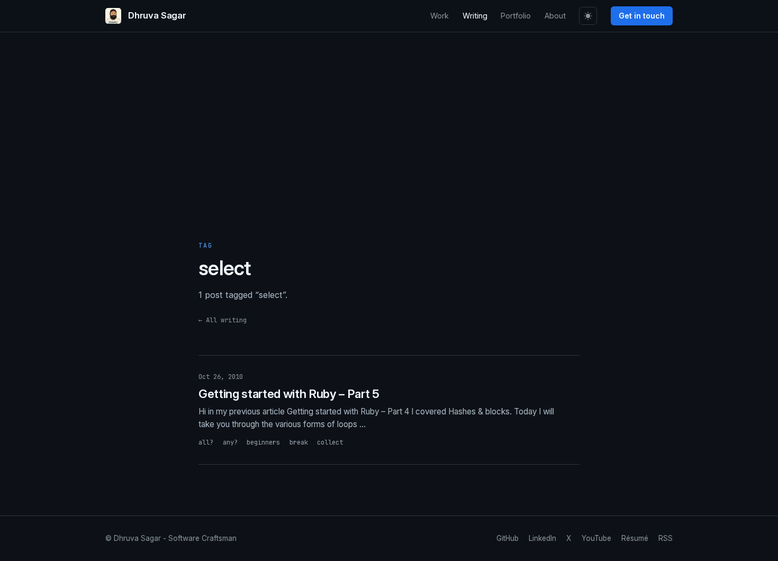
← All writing (222, 319)
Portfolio (516, 15)
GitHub (507, 538)
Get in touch (642, 15)
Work (439, 15)
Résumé (634, 538)
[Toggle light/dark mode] (588, 16)
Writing (475, 15)
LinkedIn (542, 538)
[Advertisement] (389, 145)
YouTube (596, 538)
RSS (665, 538)
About (555, 15)
